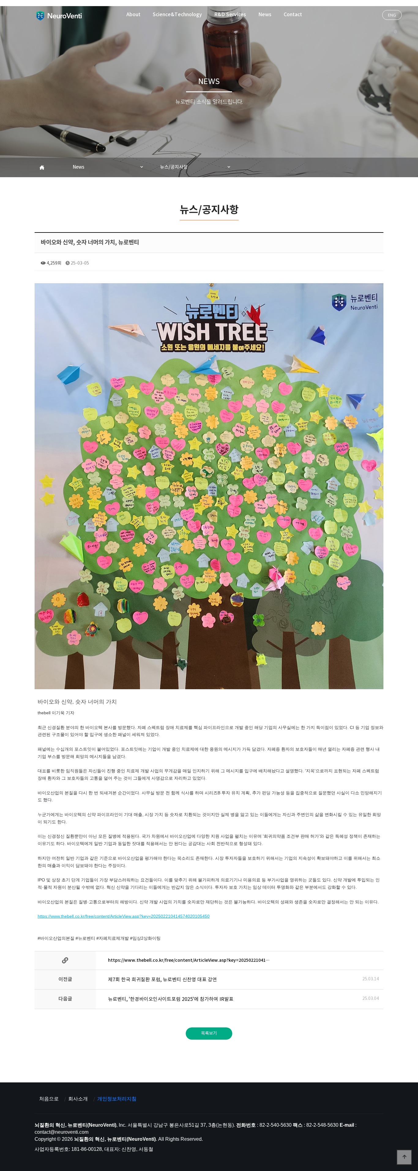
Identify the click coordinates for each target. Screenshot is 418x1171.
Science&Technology (177, 14)
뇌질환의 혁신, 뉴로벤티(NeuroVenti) (59, 15)
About (133, 14)
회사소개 (78, 1098)
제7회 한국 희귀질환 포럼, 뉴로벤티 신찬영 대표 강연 (162, 980)
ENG (392, 15)
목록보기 (209, 1033)
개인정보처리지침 (116, 1098)
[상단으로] (404, 1157)
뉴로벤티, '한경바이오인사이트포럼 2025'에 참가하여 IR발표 (170, 999)
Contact (293, 14)
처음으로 (49, 1098)
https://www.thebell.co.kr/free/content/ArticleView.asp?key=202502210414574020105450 (124, 916)
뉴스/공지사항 (174, 167)
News (264, 14)
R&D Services (230, 14)
